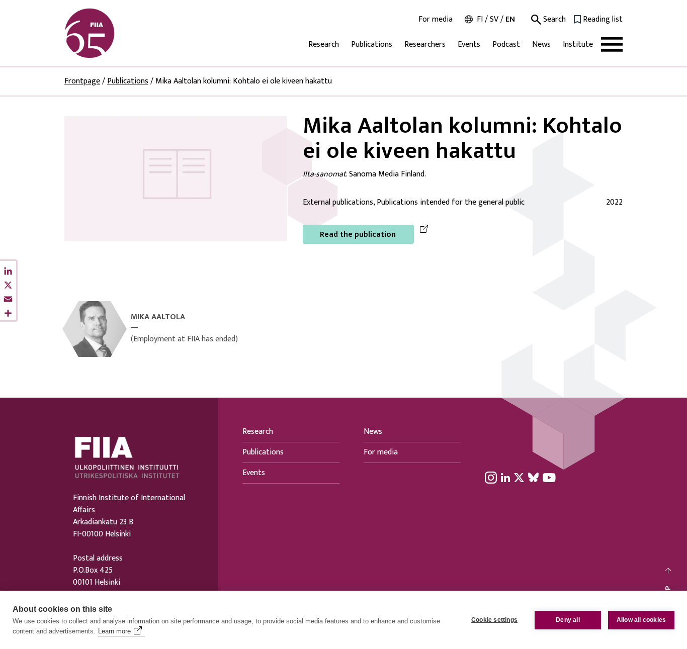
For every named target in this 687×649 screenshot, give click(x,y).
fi (480, 19)
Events (469, 44)
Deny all (568, 619)
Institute (578, 44)
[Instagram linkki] (491, 477)
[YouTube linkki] (549, 477)
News (541, 44)
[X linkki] (519, 477)
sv (494, 19)
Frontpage (82, 81)
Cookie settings (494, 619)
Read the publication (358, 234)
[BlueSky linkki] (533, 477)
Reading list (603, 20)
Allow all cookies (641, 619)
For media (435, 20)
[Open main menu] (612, 44)
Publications (371, 44)
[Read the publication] (175, 178)
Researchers (425, 44)
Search (553, 20)
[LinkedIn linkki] (505, 477)
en (510, 19)
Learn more (114, 631)
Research (323, 44)
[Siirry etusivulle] (112, 33)
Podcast (506, 44)
